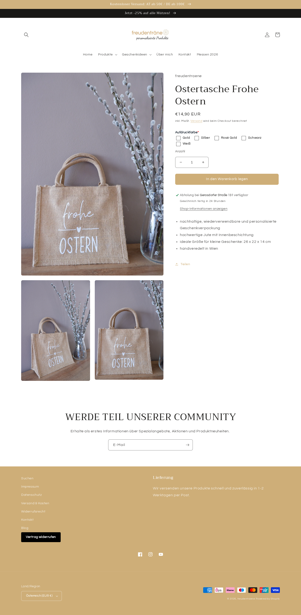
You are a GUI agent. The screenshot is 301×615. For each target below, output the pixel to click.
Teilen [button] (185, 264)
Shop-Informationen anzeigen (203, 208)
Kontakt (27, 519)
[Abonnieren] (187, 444)
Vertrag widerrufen (41, 537)
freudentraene (246, 599)
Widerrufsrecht (33, 511)
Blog (24, 528)
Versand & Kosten (35, 503)
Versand (196, 120)
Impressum (30, 486)
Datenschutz (31, 495)
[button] (26, 35)
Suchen (27, 478)
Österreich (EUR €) (39, 595)
